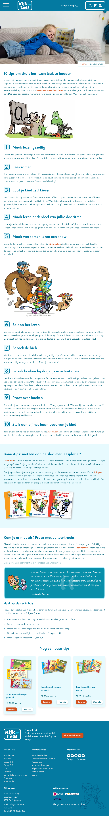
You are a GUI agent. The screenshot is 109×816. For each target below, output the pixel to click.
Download (9, 460)
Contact (35, 774)
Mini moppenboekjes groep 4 (16, 696)
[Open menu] (6, 5)
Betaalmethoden (39, 755)
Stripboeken (55, 243)
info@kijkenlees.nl (17, 804)
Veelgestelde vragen (40, 765)
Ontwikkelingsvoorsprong (15, 774)
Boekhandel (9, 781)
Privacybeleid (38, 771)
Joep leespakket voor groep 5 (51, 688)
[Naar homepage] (12, 734)
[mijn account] (100, 5)
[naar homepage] (25, 5)
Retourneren (37, 761)
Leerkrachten (82, 547)
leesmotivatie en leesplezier (49, 90)
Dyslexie (7, 771)
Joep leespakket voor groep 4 (86, 688)
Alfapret (98, 472)
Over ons (8, 778)
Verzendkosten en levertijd (43, 758)
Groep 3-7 (8, 765)
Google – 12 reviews (76, 759)
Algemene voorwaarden (42, 768)
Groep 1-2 (8, 761)
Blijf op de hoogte (72, 735)
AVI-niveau (52, 431)
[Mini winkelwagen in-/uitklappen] (95, 5)
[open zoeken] (90, 5)
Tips (5, 768)
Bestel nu (11, 709)
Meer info (27, 709)
